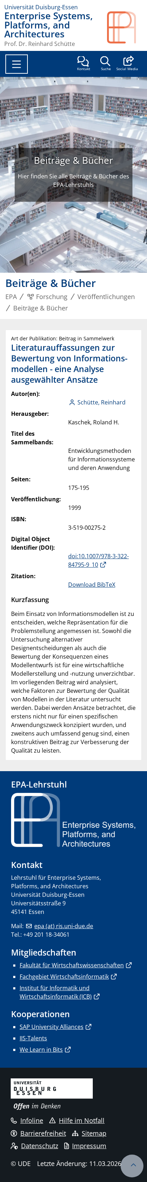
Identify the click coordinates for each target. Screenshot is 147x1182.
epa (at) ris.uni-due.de (63, 926)
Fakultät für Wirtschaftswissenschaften (72, 965)
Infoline (31, 1120)
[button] (127, 64)
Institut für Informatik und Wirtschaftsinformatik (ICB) (56, 992)
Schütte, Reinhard (101, 402)
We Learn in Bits (41, 1049)
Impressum (89, 1145)
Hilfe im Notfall (82, 1120)
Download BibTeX (91, 585)
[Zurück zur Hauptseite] (125, 29)
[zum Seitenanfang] (132, 1166)
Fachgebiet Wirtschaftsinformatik (64, 976)
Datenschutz (39, 1145)
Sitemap (94, 1133)
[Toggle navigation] (16, 64)
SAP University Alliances (51, 1027)
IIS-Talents (33, 1038)
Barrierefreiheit (43, 1133)
